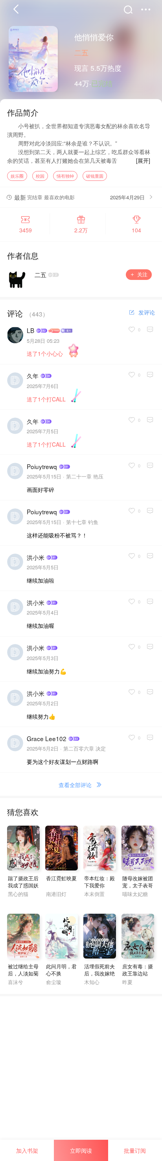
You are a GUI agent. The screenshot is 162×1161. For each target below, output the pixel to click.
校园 (40, 176)
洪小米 (35, 557)
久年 (33, 376)
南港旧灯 (56, 894)
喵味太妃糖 (135, 894)
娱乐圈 (17, 176)
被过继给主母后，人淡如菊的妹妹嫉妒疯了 (23, 977)
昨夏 (127, 982)
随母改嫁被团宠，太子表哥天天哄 (137, 885)
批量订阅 (135, 1150)
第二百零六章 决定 (84, 748)
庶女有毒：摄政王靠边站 (137, 969)
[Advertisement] (81, 1077)
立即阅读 (81, 1150)
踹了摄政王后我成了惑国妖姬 (23, 885)
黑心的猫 (18, 894)
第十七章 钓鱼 (82, 522)
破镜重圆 (94, 176)
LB (30, 330)
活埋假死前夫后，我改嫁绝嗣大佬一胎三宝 (99, 977)
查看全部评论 (75, 785)
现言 (81, 68)
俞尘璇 (53, 982)
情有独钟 (65, 176)
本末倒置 (94, 894)
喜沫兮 (15, 982)
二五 (81, 52)
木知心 (91, 982)
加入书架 (27, 1150)
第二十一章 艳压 (84, 476)
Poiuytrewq (42, 466)
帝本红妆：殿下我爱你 (99, 881)
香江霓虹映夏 (61, 878)
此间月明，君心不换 (61, 969)
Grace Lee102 (46, 738)
